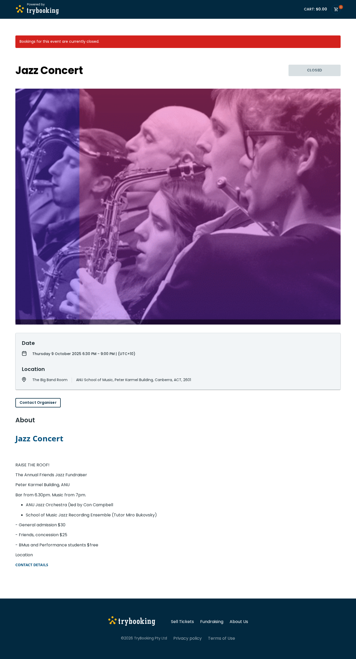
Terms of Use (221, 638)
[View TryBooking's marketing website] (131, 621)
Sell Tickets (182, 622)
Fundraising (211, 622)
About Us (239, 622)
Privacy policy (187, 638)
